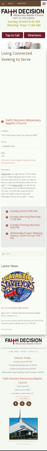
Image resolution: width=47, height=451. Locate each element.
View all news (6, 329)
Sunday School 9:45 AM (24, 21)
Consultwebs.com (25, 444)
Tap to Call (12, 35)
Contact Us (33, 351)
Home (11, 351)
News (15, 316)
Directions (34, 35)
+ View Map (22, 398)
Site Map (23, 351)
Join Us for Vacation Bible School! (14, 308)
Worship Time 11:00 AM (23, 25)
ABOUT (11, 3)
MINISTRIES (22, 3)
